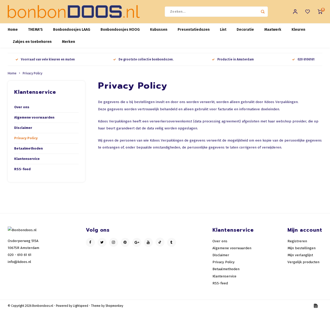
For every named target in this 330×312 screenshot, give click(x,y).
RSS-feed (22, 169)
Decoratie (245, 29)
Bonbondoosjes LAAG (71, 29)
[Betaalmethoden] (315, 305)
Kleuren (298, 29)
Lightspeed (80, 306)
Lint (223, 29)
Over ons (21, 107)
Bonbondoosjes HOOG (120, 29)
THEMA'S (35, 29)
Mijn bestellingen (301, 248)
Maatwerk (272, 29)
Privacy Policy (32, 73)
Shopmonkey (114, 306)
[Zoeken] (263, 11)
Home (13, 29)
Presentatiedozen (194, 29)
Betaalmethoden (28, 148)
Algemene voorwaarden (34, 117)
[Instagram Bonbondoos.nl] (113, 242)
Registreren (297, 241)
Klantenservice (27, 159)
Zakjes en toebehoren (32, 42)
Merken (68, 42)
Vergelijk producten (303, 262)
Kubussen (158, 29)
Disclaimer (23, 128)
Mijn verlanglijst (300, 255)
